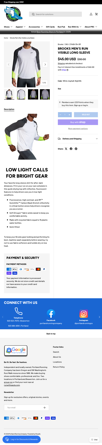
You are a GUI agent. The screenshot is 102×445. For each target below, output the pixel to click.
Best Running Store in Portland (50, 31)
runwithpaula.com (12, 385)
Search (56, 352)
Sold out (86, 115)
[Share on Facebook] (71, 148)
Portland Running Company (18, 434)
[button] (96, 14)
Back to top (51, 334)
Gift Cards (50, 27)
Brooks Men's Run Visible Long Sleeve (22, 38)
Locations (57, 362)
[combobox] (55, 14)
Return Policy (59, 367)
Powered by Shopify (33, 434)
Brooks (60, 44)
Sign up (77, 105)
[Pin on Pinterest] (76, 148)
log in (85, 105)
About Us (57, 357)
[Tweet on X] (66, 148)
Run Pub (61, 27)
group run (8, 382)
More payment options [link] (78, 128)
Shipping (61, 63)
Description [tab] (9, 109)
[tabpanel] (27, 180)
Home (6, 38)
